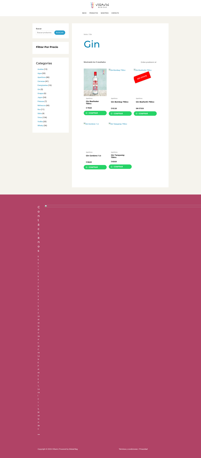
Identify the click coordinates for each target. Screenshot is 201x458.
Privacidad (143, 449)
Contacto (115, 13)
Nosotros (104, 13)
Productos (93, 13)
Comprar (93, 113)
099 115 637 (38, 269)
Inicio (84, 13)
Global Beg (73, 449)
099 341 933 (38, 299)
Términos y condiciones (128, 449)
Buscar (39, 29)
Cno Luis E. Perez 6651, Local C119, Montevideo (39, 389)
